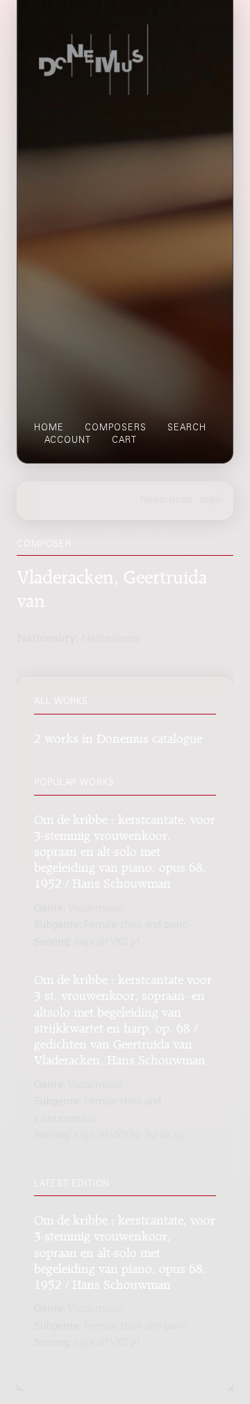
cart (124, 441)
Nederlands (166, 500)
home (49, 428)
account (67, 441)
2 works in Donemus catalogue (118, 736)
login (211, 500)
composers (116, 428)
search (186, 428)
